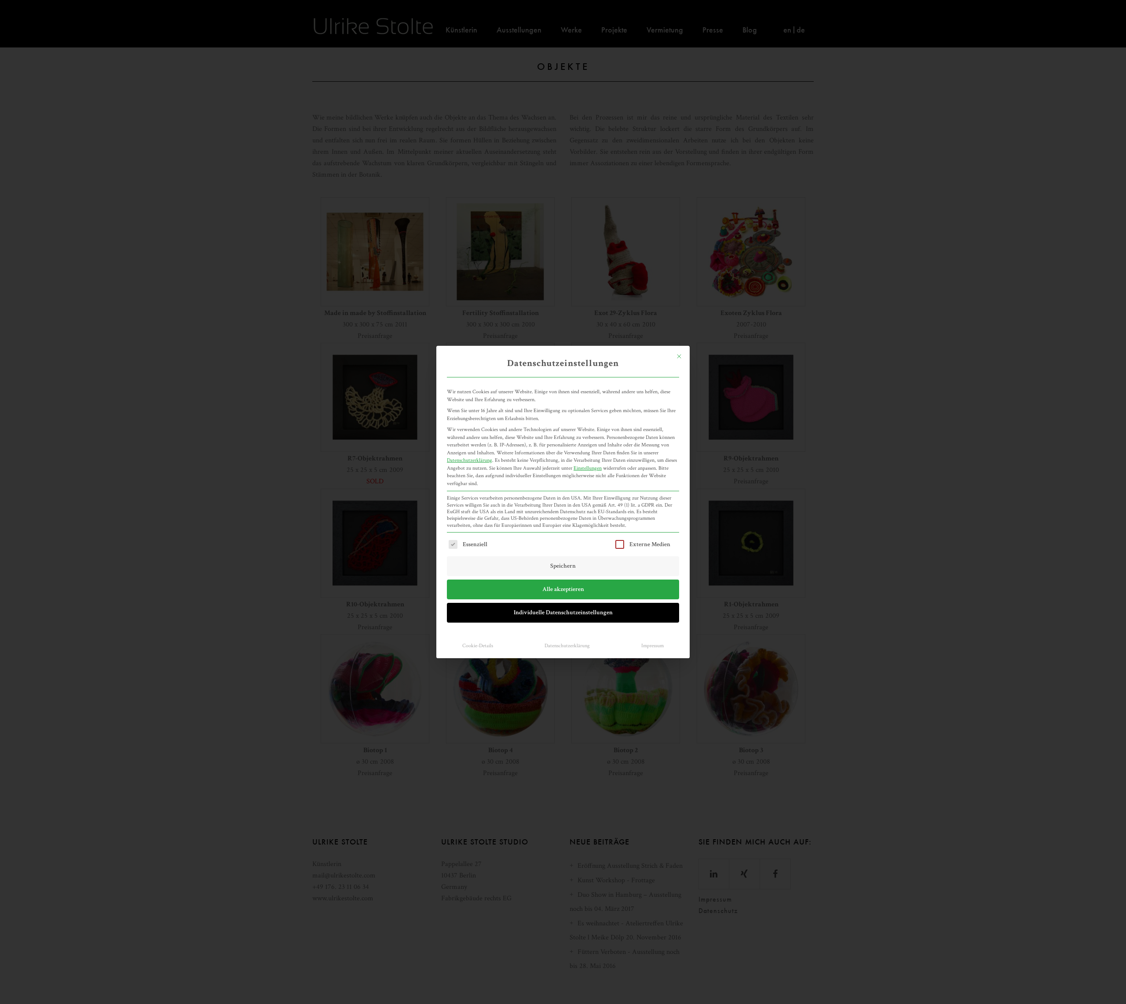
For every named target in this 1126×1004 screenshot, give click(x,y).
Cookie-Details (477, 645)
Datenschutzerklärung (469, 460)
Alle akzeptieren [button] (563, 589)
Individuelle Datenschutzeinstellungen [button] (563, 612)
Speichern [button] (563, 566)
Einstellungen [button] (588, 467)
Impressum (652, 645)
